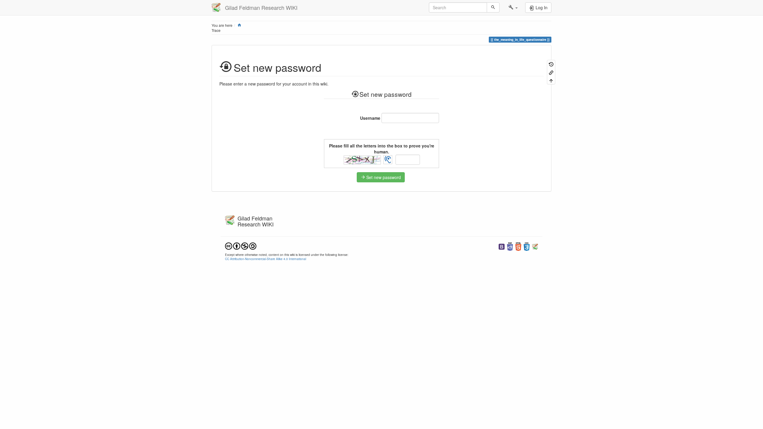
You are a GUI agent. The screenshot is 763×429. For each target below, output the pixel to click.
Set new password (383, 177)
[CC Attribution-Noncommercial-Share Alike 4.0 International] (240, 245)
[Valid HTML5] (518, 245)
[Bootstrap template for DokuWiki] (502, 245)
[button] (513, 7)
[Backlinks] (551, 72)
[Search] (493, 7)
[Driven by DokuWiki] (535, 245)
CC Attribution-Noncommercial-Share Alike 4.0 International (265, 259)
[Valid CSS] (527, 245)
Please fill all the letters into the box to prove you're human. (381, 149)
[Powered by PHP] (510, 245)
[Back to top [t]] (551, 80)
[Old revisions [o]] (551, 64)
